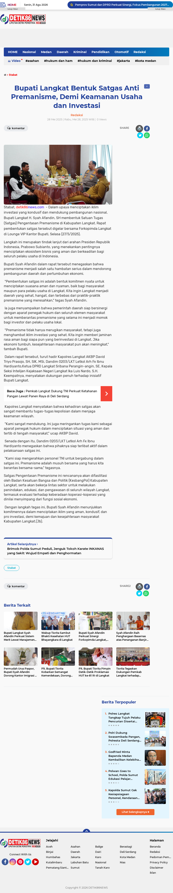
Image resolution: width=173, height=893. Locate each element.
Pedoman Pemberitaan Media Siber (161, 857)
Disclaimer (156, 867)
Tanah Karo (102, 867)
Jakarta (124, 61)
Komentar (18, 586)
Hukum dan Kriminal (96, 61)
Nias (122, 862)
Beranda (155, 846)
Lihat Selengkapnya (134, 811)
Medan (46, 52)
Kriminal (79, 52)
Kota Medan (146, 61)
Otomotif (121, 52)
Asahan (33, 61)
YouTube (38, 867)
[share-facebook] (147, 129)
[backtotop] (86, 832)
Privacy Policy (159, 862)
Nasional (29, 52)
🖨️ (139, 128)
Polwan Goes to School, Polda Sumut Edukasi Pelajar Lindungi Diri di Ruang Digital (124, 775)
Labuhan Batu (80, 862)
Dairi (98, 851)
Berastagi (126, 846)
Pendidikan (100, 52)
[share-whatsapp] (147, 135)
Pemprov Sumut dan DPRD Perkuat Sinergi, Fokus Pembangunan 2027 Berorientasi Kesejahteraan (122, 4)
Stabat (11, 567)
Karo (98, 857)
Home (12, 5)
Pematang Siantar (57, 867)
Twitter (29, 867)
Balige (99, 846)
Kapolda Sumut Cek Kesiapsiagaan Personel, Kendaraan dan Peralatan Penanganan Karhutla (124, 794)
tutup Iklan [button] (13, 9)
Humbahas (53, 857)
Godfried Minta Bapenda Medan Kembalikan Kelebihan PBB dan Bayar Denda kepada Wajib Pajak (124, 755)
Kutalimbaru (54, 862)
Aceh (49, 846)
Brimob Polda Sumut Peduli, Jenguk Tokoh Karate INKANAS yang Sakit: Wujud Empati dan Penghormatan (55, 551)
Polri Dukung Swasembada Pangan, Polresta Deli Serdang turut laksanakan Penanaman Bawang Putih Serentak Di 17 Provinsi (124, 736)
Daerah (62, 52)
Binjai (49, 851)
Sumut (75, 867)
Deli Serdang (128, 851)
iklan (153, 872)
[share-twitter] (140, 135)
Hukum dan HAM (59, 61)
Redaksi (140, 52)
